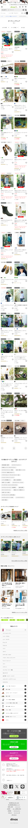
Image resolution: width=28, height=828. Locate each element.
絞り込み (23, 27)
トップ (2, 16)
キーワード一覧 (17, 812)
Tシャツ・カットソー (7, 660)
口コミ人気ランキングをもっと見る (19, 560)
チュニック (5, 642)
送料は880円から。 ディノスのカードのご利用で (15, 770)
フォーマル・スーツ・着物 (8, 669)
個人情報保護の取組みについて (14, 804)
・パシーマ (5, 619)
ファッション (3, 13)
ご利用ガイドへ (9, 780)
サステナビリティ (17, 810)
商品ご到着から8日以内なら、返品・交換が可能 (15, 775)
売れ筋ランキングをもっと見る (20, 530)
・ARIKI (12, 619)
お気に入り (22, 6)
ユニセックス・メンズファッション (9, 679)
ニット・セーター (6, 639)
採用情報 (9, 810)
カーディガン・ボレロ (7, 654)
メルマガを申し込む (14, 736)
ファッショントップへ (7, 633)
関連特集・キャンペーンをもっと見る (19, 612)
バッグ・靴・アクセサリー (13, 13)
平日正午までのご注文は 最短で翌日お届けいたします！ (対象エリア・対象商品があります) (12, 764)
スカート (4, 651)
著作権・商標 (10, 806)
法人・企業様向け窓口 (17, 808)
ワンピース (5, 645)
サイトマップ (17, 806)
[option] (6, 517)
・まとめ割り (20, 619)
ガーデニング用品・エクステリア (11, 16)
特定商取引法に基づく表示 (14, 802)
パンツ (4, 648)
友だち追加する (14, 747)
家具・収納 (23, 13)
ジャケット (5, 666)
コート (4, 663)
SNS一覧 (10, 812)
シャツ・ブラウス (6, 636)
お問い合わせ (14, 814)
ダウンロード (14, 758)
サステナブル (5, 682)
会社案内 (8, 808)
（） (7, 57)
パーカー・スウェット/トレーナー (9, 657)
